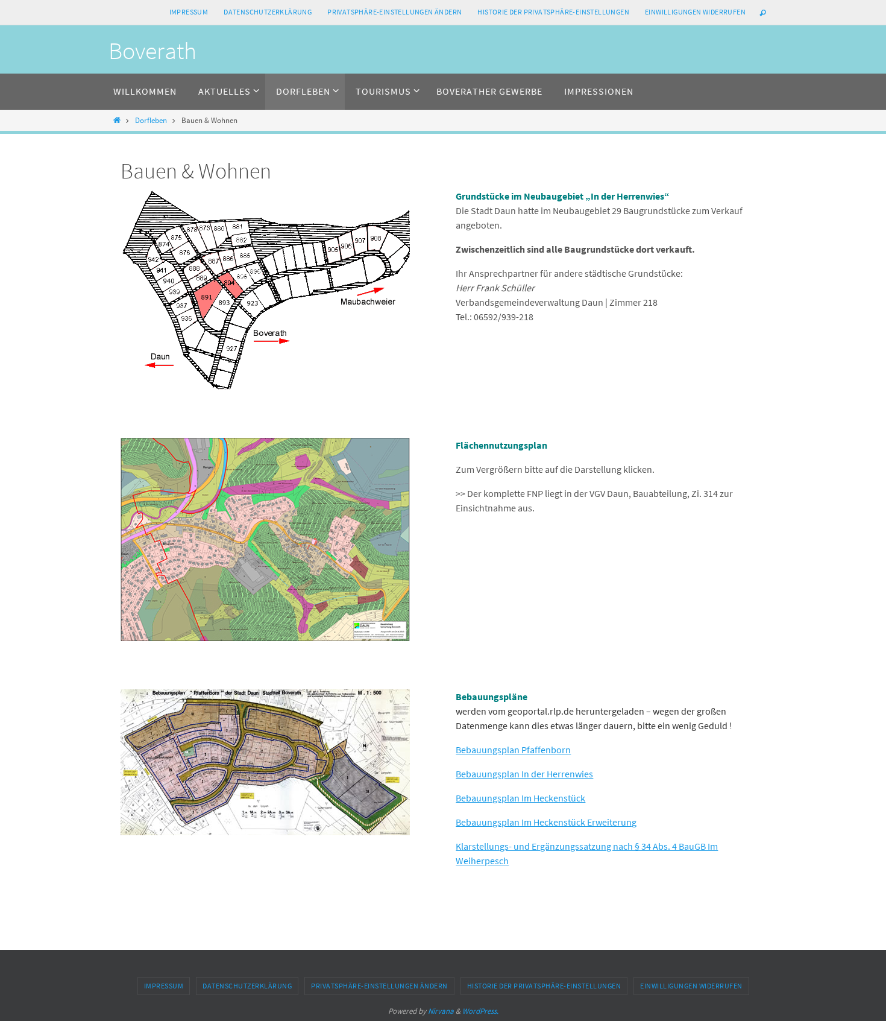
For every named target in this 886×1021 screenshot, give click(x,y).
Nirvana (441, 1011)
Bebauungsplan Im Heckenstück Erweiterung (546, 822)
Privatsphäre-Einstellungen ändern (394, 11)
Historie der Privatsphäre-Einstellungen (553, 11)
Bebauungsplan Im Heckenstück (520, 798)
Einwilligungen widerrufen (695, 11)
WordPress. (480, 1011)
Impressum (189, 11)
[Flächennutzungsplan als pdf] (265, 637)
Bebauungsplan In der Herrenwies (524, 774)
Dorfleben (151, 120)
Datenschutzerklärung (268, 11)
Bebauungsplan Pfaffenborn (513, 750)
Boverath (152, 51)
